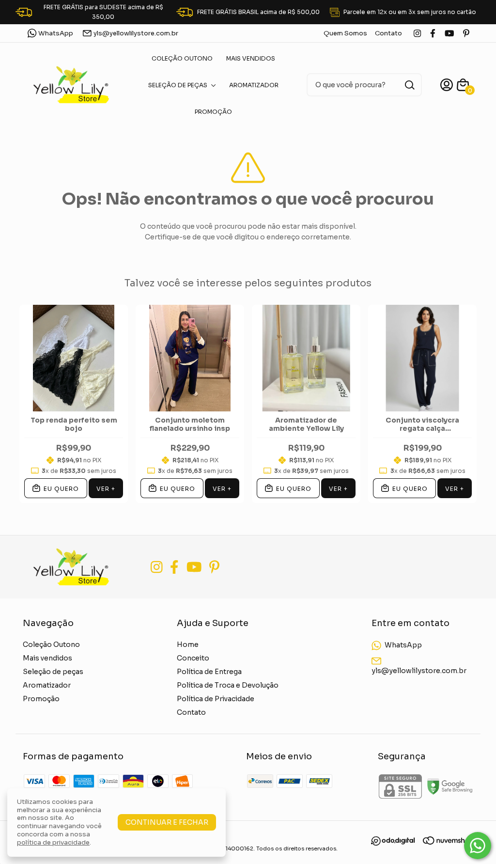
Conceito (193, 658)
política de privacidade (53, 842)
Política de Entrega (209, 671)
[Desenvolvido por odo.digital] (396, 842)
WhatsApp (55, 33)
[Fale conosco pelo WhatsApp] (477, 845)
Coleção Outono (182, 58)
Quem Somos (345, 33)
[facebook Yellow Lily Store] (432, 33)
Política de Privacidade (215, 698)
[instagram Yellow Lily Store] (417, 33)
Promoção (213, 111)
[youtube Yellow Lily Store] (449, 33)
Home (188, 644)
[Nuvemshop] (448, 842)
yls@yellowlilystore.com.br (135, 33)
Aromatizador (254, 85)
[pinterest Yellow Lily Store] (466, 33)
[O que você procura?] (409, 85)
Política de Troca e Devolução (228, 685)
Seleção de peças (177, 85)
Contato (388, 33)
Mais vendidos (250, 58)
